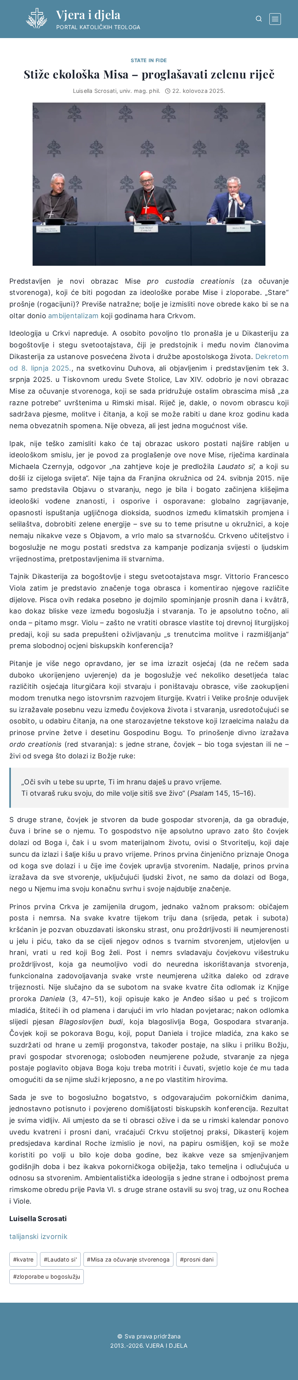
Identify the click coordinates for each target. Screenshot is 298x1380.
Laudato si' (60, 1259)
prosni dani (196, 1259)
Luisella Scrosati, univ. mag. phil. (117, 90)
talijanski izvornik (38, 1236)
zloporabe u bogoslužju (46, 1276)
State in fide (149, 60)
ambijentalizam (73, 316)
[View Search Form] (258, 19)
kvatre (23, 1259)
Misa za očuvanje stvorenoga (128, 1259)
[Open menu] (275, 19)
